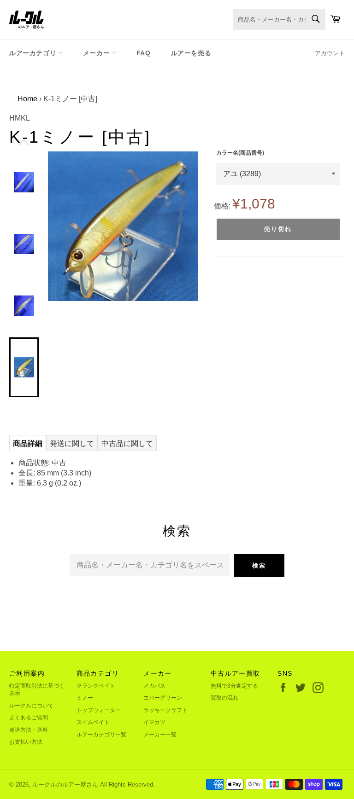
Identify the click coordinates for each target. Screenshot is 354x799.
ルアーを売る (191, 53)
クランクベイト (96, 686)
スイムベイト (93, 722)
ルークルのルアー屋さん (65, 784)
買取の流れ (224, 698)
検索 (259, 565)
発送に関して (72, 443)
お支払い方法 (25, 742)
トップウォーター (99, 710)
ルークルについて (31, 705)
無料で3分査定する (234, 686)
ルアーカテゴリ (34, 53)
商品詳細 (27, 443)
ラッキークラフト (165, 710)
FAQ (143, 53)
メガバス (154, 686)
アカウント (330, 53)
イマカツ (154, 722)
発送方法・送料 (28, 730)
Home (27, 99)
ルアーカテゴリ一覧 (101, 734)
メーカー (97, 53)
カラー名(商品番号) (240, 153)
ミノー (85, 698)
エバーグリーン (162, 698)
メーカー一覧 (160, 734)
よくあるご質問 (28, 717)
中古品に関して (127, 443)
